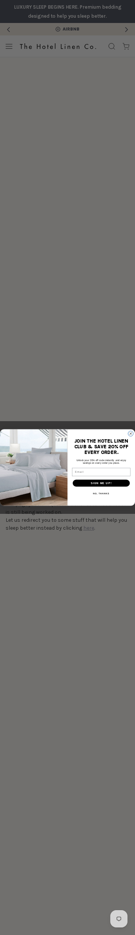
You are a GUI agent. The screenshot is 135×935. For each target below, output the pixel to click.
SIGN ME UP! (101, 482)
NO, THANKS (101, 493)
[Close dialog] (131, 433)
